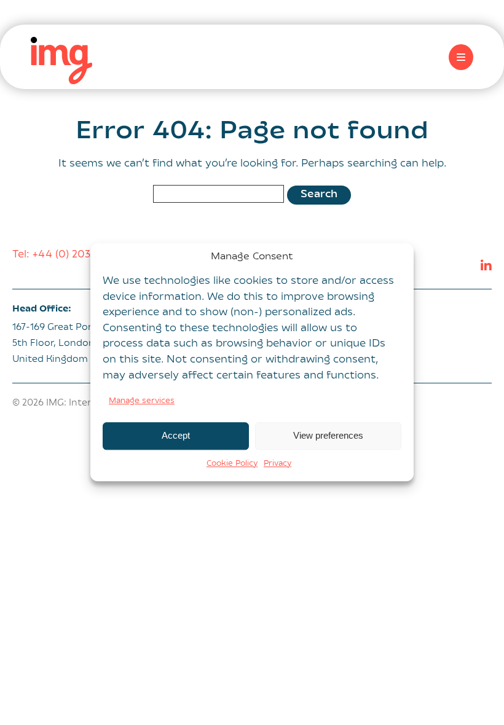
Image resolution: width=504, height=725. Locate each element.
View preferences (328, 436)
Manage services (142, 401)
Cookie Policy (232, 464)
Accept (176, 436)
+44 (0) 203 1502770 (83, 255)
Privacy (277, 464)
